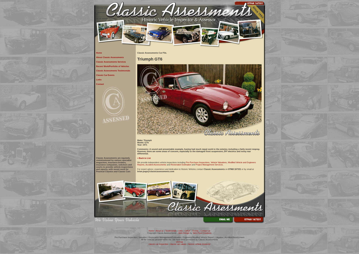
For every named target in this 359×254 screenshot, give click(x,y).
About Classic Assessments (110, 57)
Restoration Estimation (181, 165)
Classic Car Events (105, 75)
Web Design (183, 233)
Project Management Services (209, 165)
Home (99, 53)
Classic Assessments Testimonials (113, 70)
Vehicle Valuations (219, 162)
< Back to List (144, 158)
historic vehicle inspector (199, 244)
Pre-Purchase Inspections (198, 162)
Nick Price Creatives (202, 233)
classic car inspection (158, 244)
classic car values (178, 244)
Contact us (205, 231)
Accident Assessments (155, 165)
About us (160, 231)
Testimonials (171, 231)
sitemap (179, 242)
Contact (100, 84)
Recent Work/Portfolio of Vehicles (112, 66)
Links (99, 79)
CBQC (188, 231)
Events (195, 231)
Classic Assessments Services (111, 62)
